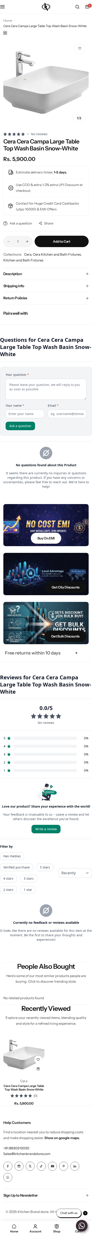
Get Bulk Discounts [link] (65, 636)
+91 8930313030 (16, 1148)
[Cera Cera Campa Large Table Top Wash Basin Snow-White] (23, 1054)
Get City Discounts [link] (65, 587)
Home (7, 21)
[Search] (77, 7)
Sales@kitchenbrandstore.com (26, 1154)
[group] (46, 82)
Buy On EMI (46, 538)
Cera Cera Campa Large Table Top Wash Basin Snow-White (24, 1087)
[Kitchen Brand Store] (46, 6)
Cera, (28, 254)
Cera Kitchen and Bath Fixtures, (57, 254)
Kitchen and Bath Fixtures (23, 260)
